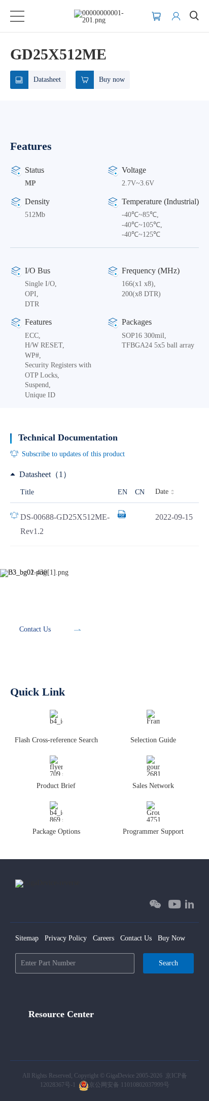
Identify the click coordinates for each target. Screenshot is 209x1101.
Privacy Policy (66, 938)
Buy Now (171, 938)
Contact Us (136, 938)
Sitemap (27, 938)
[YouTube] (174, 904)
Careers (103, 938)
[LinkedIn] (189, 904)
